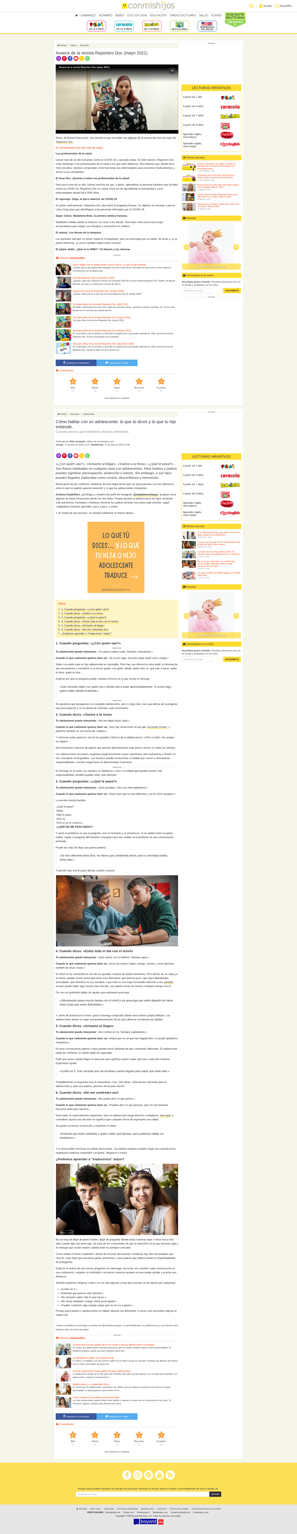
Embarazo (88, 15)
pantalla (168, 982)
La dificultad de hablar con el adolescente (93, 1358)
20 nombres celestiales (211, 635)
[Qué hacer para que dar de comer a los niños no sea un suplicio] (211, 246)
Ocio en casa (137, 15)
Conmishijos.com (201, 1512)
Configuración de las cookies (206, 1509)
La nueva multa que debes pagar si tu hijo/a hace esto (218, 573)
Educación (158, 15)
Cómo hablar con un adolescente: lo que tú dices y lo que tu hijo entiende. (109, 264)
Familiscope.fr (143, 1512)
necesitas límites (157, 727)
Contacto (162, 1509)
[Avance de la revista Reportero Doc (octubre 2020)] (63, 295)
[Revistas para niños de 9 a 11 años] (179, 26)
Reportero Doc (64, 141)
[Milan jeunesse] (161, 1522)
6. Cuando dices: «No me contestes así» (84, 629)
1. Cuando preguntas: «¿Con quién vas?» (85, 609)
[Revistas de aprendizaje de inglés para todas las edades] (207, 26)
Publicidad (109, 1509)
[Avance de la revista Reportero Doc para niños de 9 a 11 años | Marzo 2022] (189, 197)
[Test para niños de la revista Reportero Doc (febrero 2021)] (63, 335)
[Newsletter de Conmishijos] (81, 58)
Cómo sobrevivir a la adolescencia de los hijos (96, 1397)
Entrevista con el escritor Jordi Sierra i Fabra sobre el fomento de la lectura (216, 176)
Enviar (215, 1494)
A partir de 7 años (193, 115)
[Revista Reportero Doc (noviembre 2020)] (63, 282)
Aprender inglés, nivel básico (192, 136)
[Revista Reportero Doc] (230, 126)
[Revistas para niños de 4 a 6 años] (124, 26)
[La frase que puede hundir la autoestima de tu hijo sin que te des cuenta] (189, 544)
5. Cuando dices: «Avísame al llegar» (83, 625)
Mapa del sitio (147, 1509)
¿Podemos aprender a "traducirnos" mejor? (86, 633)
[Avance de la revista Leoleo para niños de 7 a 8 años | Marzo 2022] (189, 206)
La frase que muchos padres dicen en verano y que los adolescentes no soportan (114, 1344)
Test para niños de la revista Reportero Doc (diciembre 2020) (103, 343)
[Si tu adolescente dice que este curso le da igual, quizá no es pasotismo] (189, 535)
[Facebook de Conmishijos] (70, 58)
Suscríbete (232, 290)
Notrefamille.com (112, 1512)
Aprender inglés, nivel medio (192, 145)
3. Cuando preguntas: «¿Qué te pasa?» (84, 617)
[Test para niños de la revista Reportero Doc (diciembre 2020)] (63, 348)
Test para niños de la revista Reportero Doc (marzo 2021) (102, 317)
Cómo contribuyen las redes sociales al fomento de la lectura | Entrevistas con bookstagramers (216, 166)
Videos (73, 45)
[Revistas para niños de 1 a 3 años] (96, 26)
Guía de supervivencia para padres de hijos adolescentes (102, 1371)
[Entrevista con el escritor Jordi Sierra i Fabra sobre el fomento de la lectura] (189, 178)
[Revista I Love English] (230, 144)
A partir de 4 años (193, 106)
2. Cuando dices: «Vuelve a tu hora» (82, 613)
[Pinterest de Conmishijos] (64, 58)
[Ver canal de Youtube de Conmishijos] (76, 58)
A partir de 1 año (192, 96)
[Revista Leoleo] (230, 116)
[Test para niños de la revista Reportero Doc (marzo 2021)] (63, 322)
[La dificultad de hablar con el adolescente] (63, 1362)
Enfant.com (128, 1512)
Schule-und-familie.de (180, 1512)
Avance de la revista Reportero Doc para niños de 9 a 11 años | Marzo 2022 (217, 195)
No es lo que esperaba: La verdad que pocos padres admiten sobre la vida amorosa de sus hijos (216, 563)
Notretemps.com (160, 1512)
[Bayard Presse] (145, 1522)
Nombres (105, 15)
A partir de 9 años (193, 124)
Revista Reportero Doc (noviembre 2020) (93, 278)
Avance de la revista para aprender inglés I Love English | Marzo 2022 (218, 186)
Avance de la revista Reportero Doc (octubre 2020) (98, 291)
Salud (203, 15)
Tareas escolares (183, 15)
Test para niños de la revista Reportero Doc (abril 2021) (100, 304)
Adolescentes (89, 414)
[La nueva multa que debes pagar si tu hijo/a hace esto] (189, 575)
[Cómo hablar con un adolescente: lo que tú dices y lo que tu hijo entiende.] (63, 269)
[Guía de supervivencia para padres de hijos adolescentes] (63, 1375)
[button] (117, 99)
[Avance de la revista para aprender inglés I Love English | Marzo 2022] (189, 187)
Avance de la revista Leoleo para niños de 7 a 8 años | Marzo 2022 (218, 205)
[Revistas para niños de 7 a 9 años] (152, 26)
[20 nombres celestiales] (211, 615)
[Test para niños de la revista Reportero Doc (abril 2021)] (63, 309)
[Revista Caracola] (230, 107)
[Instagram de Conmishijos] (58, 58)
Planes (216, 15)
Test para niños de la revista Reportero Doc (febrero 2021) (102, 330)
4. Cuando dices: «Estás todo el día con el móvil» (90, 621)
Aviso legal (95, 1509)
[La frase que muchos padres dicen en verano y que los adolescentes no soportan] (63, 1349)
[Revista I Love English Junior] (230, 135)
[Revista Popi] (230, 98)
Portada (63, 45)
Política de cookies (179, 1509)
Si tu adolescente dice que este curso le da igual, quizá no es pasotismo (218, 533)
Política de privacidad (127, 1509)
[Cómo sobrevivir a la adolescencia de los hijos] (63, 1402)
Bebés (120, 15)
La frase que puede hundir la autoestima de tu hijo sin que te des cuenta (218, 543)
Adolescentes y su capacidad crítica (91, 1384)
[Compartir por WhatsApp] (87, 58)
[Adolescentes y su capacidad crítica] (63, 1389)
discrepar (165, 1115)
